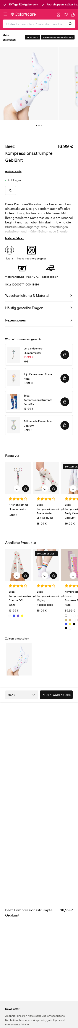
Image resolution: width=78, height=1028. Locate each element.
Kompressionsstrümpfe (58, 37)
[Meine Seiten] (58, 14)
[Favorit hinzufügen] (10, 190)
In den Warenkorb (56, 694)
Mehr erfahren (14, 238)
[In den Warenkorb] (64, 354)
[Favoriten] (66, 14)
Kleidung (32, 37)
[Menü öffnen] (5, 14)
